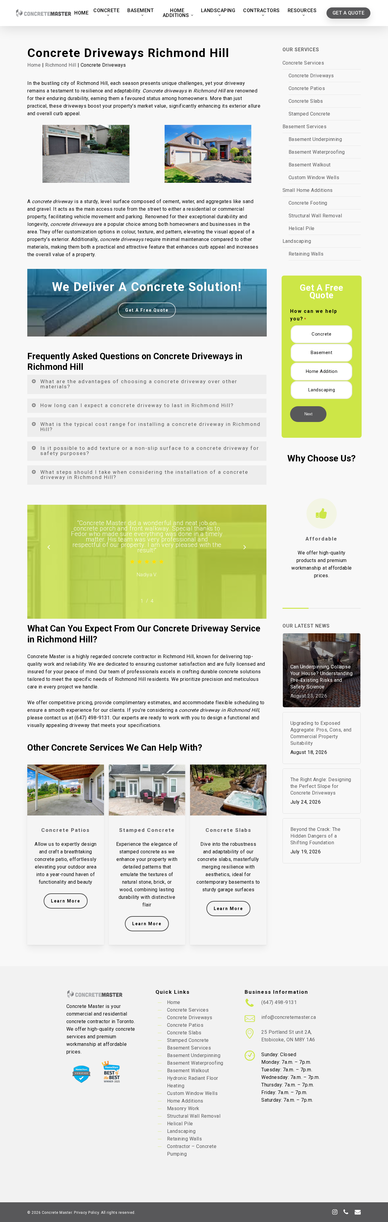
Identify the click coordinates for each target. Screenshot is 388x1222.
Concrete (321, 334)
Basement (321, 352)
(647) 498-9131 (279, 1002)
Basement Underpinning (315, 139)
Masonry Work (183, 1108)
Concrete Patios (307, 88)
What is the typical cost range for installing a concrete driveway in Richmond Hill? (150, 426)
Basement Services (305, 126)
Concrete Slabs (306, 101)
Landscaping (297, 241)
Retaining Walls (306, 254)
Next (308, 414)
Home (34, 65)
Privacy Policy (86, 1212)
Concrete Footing (308, 203)
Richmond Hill (60, 65)
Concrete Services (303, 63)
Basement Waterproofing (317, 152)
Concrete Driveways (311, 76)
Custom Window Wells (314, 177)
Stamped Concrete (309, 114)
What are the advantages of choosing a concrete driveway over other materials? (138, 384)
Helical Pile (302, 228)
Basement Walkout (310, 165)
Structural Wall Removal (315, 216)
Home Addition (322, 371)
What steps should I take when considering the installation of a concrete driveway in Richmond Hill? (144, 474)
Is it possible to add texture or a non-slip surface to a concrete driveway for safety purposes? (149, 450)
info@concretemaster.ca (288, 1017)
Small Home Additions (308, 190)
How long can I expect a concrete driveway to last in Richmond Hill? (137, 405)
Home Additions (185, 1101)
